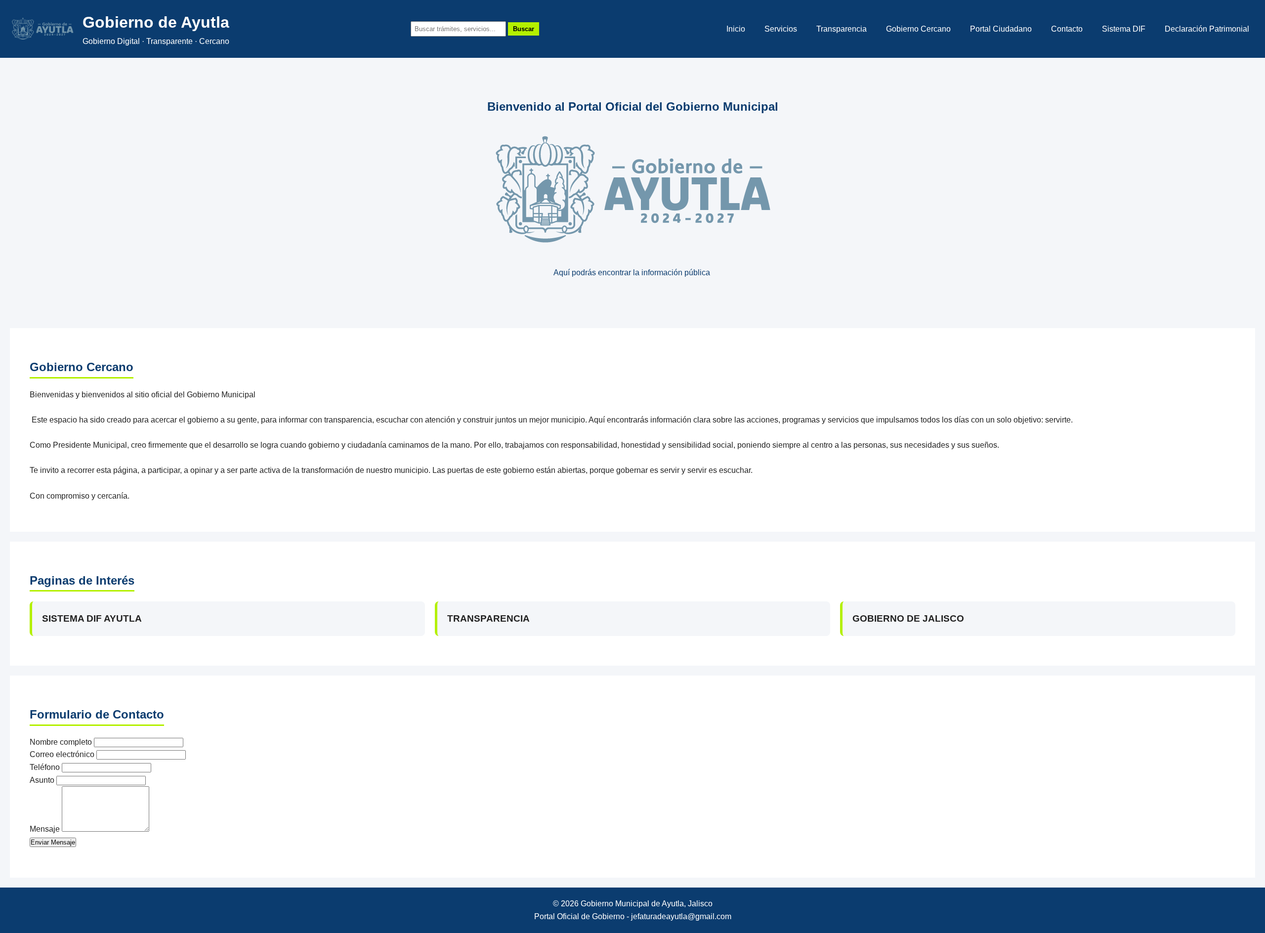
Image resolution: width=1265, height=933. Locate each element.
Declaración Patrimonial (1207, 29)
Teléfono (45, 767)
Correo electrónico (62, 754)
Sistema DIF (1123, 29)
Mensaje (45, 829)
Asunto (42, 780)
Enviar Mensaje (53, 842)
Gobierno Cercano (918, 29)
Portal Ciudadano (1001, 29)
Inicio (735, 29)
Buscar (523, 29)
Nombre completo (61, 742)
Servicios (780, 29)
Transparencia (841, 29)
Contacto (1067, 29)
